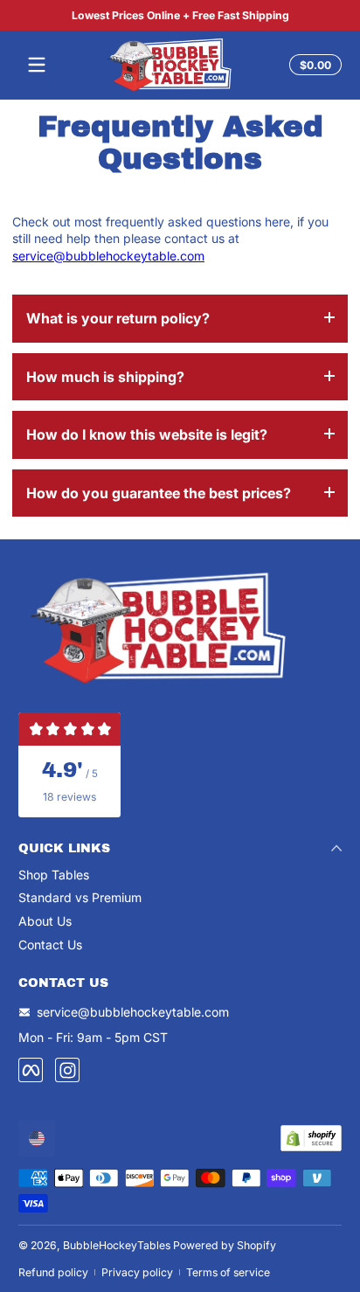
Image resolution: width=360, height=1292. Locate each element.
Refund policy (53, 1272)
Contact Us (50, 944)
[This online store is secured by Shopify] (311, 1138)
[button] (313, 64)
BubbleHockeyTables (116, 1245)
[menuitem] (180, 875)
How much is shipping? (105, 377)
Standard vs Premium (80, 897)
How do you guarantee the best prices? (158, 493)
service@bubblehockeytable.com (108, 255)
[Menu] (36, 64)
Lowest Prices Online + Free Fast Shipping (180, 15)
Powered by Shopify (224, 1245)
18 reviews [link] (69, 796)
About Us (45, 920)
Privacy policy (137, 1272)
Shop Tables (53, 874)
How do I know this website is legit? (146, 434)
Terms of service (228, 1272)
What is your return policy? (118, 318)
